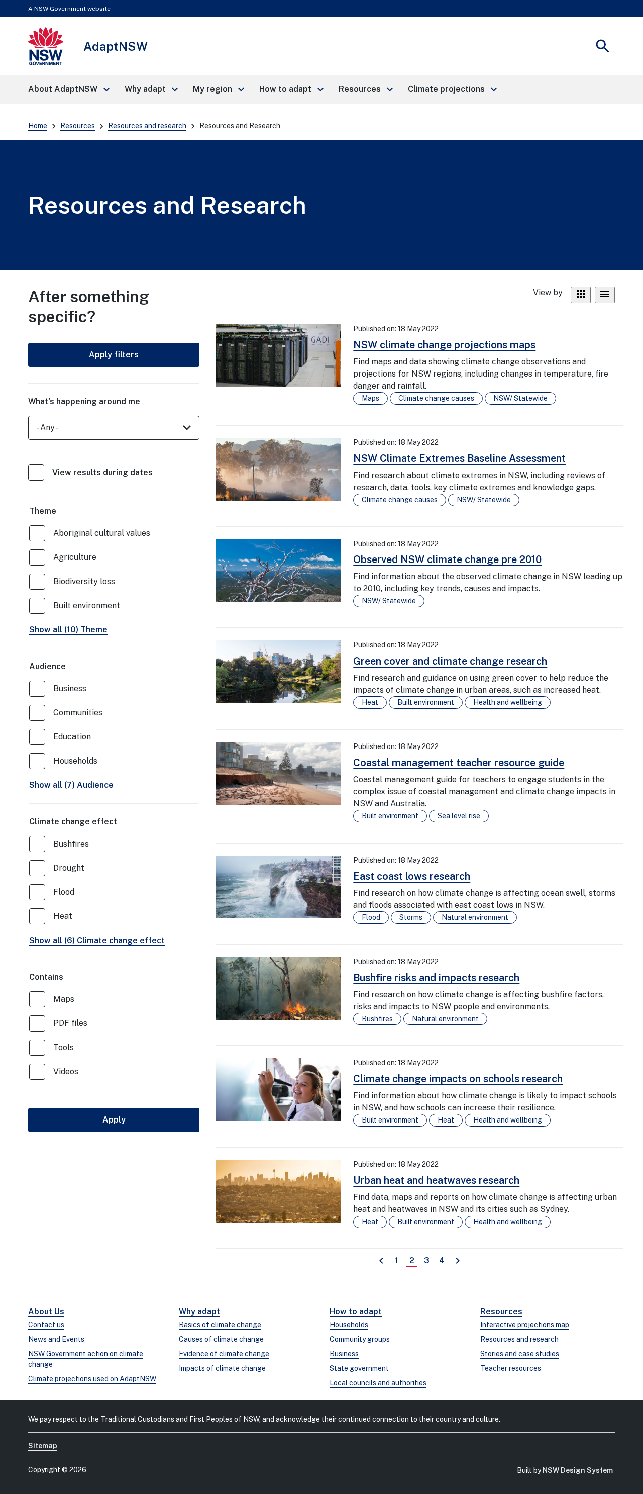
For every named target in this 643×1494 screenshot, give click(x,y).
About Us (46, 1311)
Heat (62, 916)
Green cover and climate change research (450, 661)
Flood (63, 892)
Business (69, 688)
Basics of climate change (220, 1325)
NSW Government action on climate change (85, 1359)
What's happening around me (84, 401)
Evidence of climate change (224, 1354)
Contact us (46, 1325)
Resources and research (147, 126)
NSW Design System (578, 1470)
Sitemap (42, 1446)
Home (37, 126)
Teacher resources (510, 1368)
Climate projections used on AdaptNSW (92, 1379)
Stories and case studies (519, 1354)
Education (72, 736)
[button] (68, 89)
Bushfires (71, 844)
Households (75, 761)
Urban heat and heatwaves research (436, 1180)
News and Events (56, 1339)
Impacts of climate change (222, 1368)
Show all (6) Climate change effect (97, 940)
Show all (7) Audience (71, 785)
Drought (68, 868)
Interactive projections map (524, 1325)
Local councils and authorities (378, 1383)
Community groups (360, 1339)
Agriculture (74, 557)
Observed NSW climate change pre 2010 (447, 559)
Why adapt (199, 1311)
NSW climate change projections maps (444, 345)
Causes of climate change (221, 1339)
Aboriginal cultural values (101, 533)
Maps (63, 999)
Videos (65, 1071)
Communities (77, 712)
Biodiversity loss (84, 581)
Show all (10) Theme (68, 629)
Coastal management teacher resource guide (458, 763)
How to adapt (356, 1311)
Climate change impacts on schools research (458, 1079)
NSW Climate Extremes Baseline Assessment (459, 458)
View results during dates (102, 472)
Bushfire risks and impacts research (436, 978)
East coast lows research (411, 876)
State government (359, 1368)
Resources (77, 126)
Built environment (86, 605)
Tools (63, 1047)
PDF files (70, 1023)
